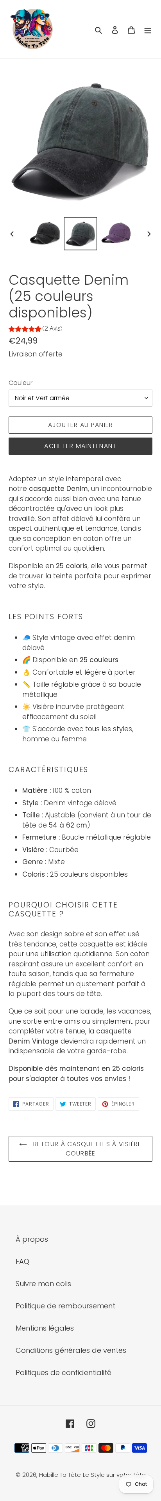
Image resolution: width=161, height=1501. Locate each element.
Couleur (20, 382)
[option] (45, 233)
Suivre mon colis (43, 1283)
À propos (32, 1239)
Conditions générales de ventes (71, 1350)
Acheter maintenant (80, 445)
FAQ (22, 1261)
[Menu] (148, 29)
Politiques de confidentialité (63, 1372)
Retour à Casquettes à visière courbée (86, 1148)
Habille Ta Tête (60, 1475)
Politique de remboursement (65, 1306)
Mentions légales (45, 1328)
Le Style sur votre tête (114, 1475)
